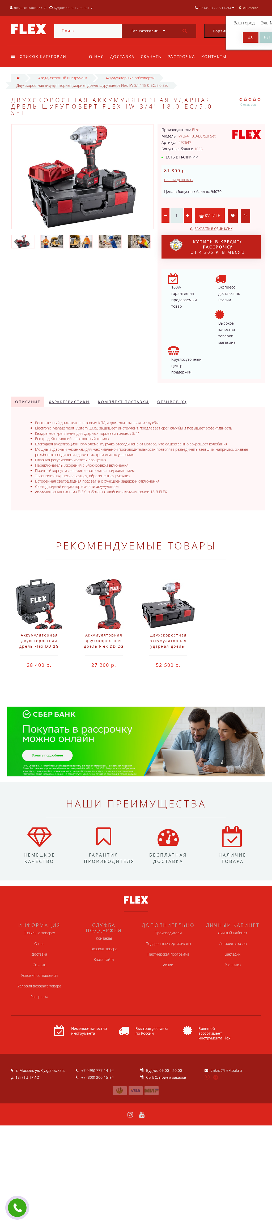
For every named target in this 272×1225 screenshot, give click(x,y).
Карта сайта (104, 959)
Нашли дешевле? (178, 180)
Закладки (232, 954)
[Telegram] (216, 1077)
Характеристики (69, 401)
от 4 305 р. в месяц (217, 247)
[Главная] (18, 77)
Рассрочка (181, 56)
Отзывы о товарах (39, 932)
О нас (96, 56)
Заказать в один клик (213, 228)
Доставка (122, 56)
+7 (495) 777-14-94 (97, 1070)
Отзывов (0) (171, 401)
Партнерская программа (168, 954)
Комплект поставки (123, 401)
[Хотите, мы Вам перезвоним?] (17, 1208)
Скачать (151, 56)
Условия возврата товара (39, 985)
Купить (212, 215)
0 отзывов (248, 104)
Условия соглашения (39, 975)
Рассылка (233, 964)
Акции (168, 964)
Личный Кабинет (232, 932)
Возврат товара (104, 948)
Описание (27, 401)
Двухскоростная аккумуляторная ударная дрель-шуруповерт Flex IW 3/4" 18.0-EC (168, 646)
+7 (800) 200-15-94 (97, 1077)
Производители (168, 932)
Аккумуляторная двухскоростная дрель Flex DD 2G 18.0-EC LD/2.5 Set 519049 (39, 646)
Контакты (214, 56)
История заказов (233, 943)
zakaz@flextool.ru (226, 1070)
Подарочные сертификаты (168, 943)
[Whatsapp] (207, 1076)
